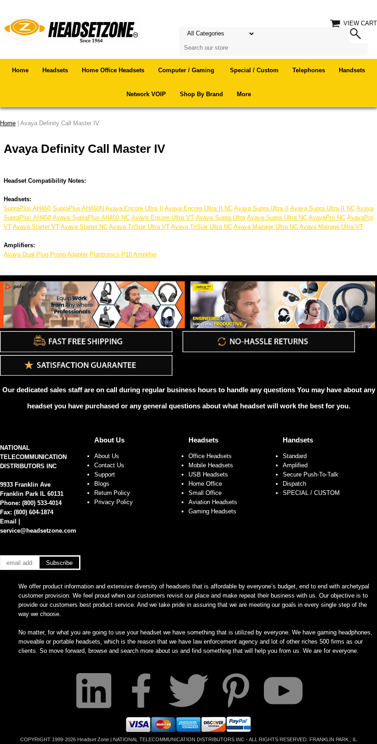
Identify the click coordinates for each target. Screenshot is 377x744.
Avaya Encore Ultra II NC (199, 208)
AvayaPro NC (326, 217)
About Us (109, 440)
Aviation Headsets (212, 502)
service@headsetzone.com (38, 530)
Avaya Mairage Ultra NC (266, 226)
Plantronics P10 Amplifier (123, 254)
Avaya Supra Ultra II (261, 208)
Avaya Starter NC (84, 226)
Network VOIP (146, 94)
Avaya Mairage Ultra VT (331, 226)
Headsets (55, 70)
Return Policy (112, 492)
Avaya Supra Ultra (221, 217)
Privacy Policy (113, 502)
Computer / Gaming (187, 70)
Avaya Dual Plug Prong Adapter (46, 254)
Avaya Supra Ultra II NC (322, 208)
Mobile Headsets (210, 465)
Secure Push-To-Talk (310, 474)
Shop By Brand (201, 94)
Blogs (101, 483)
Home (20, 70)
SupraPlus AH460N (78, 208)
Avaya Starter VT (36, 226)
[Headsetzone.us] (71, 29)
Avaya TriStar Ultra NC (201, 226)
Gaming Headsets (212, 511)
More (244, 94)
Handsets (352, 70)
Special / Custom (254, 70)
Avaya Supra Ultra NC (277, 217)
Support (104, 474)
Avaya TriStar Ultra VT (139, 226)
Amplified (295, 465)
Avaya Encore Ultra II (134, 208)
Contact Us (109, 465)
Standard (295, 456)
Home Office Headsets (113, 70)
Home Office (205, 483)
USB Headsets (208, 474)
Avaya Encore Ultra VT (162, 217)
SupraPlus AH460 (27, 208)
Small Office (205, 492)
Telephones (308, 70)
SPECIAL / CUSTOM (311, 492)
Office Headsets (210, 456)
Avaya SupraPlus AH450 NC (91, 217)
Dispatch (294, 483)
